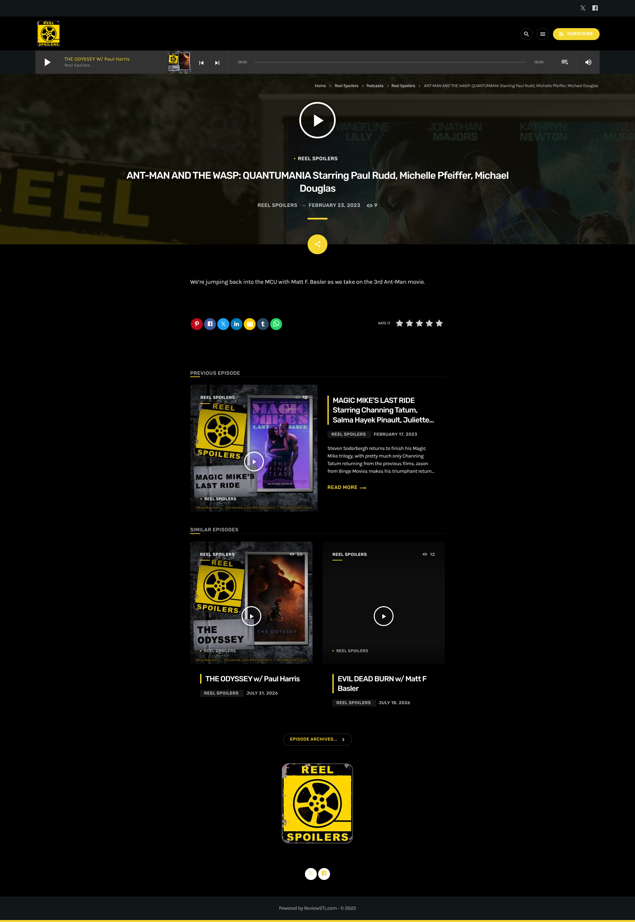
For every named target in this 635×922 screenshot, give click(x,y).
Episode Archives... (313, 739)
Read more (347, 487)
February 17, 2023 (395, 434)
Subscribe (575, 33)
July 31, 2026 (262, 693)
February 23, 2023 (334, 205)
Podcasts (375, 85)
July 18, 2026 (394, 703)
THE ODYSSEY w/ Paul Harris (97, 59)
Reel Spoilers (347, 85)
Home (320, 85)
